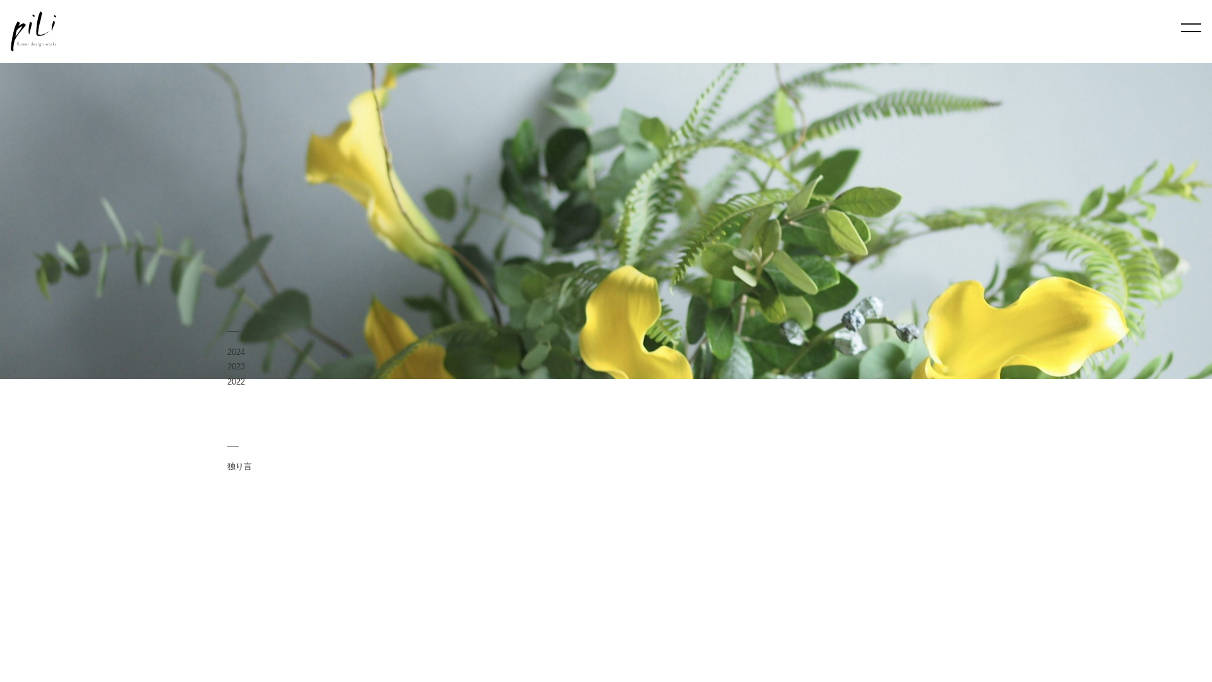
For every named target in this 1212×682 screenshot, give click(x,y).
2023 (236, 366)
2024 (236, 352)
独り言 (239, 466)
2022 (236, 381)
